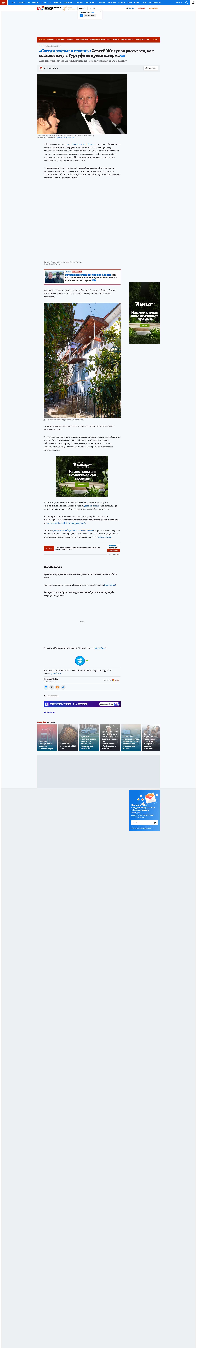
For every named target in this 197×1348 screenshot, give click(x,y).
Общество (57, 2)
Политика (46, 2)
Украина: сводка (82, 40)
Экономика (69, 2)
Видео (21, 2)
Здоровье (112, 2)
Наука (136, 2)
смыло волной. (105, 536)
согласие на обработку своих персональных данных (142, 827)
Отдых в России (127, 40)
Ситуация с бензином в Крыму (100, 40)
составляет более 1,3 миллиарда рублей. (66, 523)
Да (81, 15)
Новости (50, 40)
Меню (3, 2)
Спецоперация (33, 2)
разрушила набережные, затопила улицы (73, 530)
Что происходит (53, 696)
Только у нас (60, 40)
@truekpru (56, 673)
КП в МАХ (116, 40)
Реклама (141, 8)
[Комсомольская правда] (49, 8)
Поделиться (152, 68)
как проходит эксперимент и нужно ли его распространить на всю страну (91, 278)
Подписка (153, 8)
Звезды (102, 2)
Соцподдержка (125, 2)
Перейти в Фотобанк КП (65, 137)
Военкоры (70, 40)
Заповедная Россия (142, 40)
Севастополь (90, 2)
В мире (80, 2)
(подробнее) (110, 584)
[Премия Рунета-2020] (68, 8)
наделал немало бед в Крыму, (81, 144)
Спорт (144, 2)
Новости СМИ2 (49, 712)
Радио (131, 8)
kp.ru (117, 680)
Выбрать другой (90, 15)
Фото (14, 2)
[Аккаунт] (193, 2)
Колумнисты (155, 2)
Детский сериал (91, 505)
